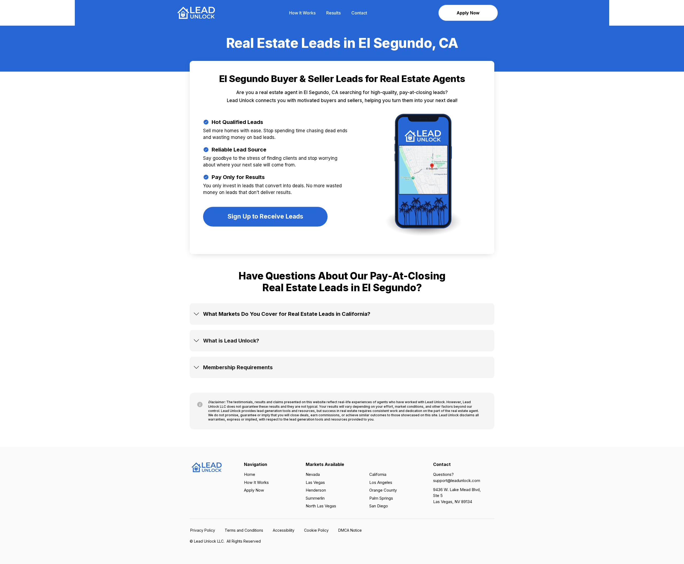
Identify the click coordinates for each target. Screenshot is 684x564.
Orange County (383, 490)
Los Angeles (380, 482)
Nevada (313, 474)
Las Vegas (315, 482)
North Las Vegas (321, 505)
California (377, 474)
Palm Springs (381, 498)
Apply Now (254, 490)
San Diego (378, 505)
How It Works (256, 482)
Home (249, 474)
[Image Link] (196, 12)
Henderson (316, 490)
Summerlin (315, 498)
